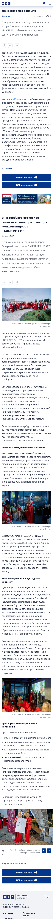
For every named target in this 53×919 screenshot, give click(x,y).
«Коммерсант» (21, 99)
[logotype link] (8, 3)
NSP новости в (24, 177)
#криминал (7, 168)
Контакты (8, 913)
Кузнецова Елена (8, 16)
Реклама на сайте (29, 914)
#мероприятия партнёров (14, 863)
